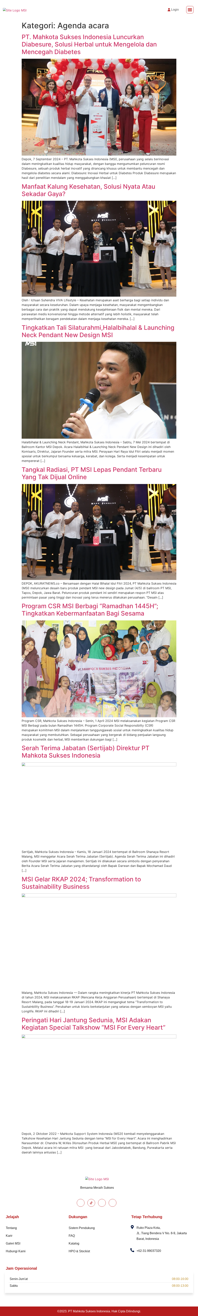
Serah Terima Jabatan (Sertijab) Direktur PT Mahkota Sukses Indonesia (85, 751)
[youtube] (112, 1203)
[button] (190, 9)
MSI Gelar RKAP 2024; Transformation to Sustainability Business (81, 882)
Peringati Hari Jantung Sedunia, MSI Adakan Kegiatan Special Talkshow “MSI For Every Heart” (94, 1023)
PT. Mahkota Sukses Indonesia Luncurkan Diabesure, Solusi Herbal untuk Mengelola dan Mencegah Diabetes (89, 44)
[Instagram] (102, 1203)
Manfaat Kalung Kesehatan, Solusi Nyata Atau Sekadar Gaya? (88, 190)
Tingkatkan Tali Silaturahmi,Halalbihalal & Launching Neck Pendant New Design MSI (98, 331)
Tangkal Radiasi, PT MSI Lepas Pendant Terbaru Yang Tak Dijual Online (92, 473)
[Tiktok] (91, 1203)
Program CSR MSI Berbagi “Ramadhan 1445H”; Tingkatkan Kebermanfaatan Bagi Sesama (90, 609)
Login (175, 9)
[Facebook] (80, 1203)
